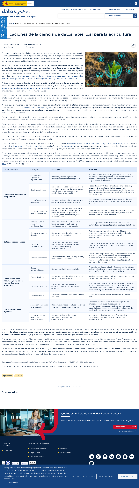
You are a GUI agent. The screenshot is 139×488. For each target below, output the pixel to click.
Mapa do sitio (35, 453)
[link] (19, 17)
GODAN (19, 376)
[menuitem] (64, 9)
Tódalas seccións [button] (114, 16)
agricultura (7, 376)
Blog (10, 23)
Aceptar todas (127, 476)
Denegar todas (106, 476)
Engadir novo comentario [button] (69, 387)
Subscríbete (119, 427)
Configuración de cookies (82, 476)
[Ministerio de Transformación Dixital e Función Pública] (18, 3)
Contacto (8, 451)
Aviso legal (64, 449)
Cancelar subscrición (128, 431)
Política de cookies (37, 457)
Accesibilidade (65, 453)
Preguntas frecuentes (38, 449)
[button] (129, 3)
